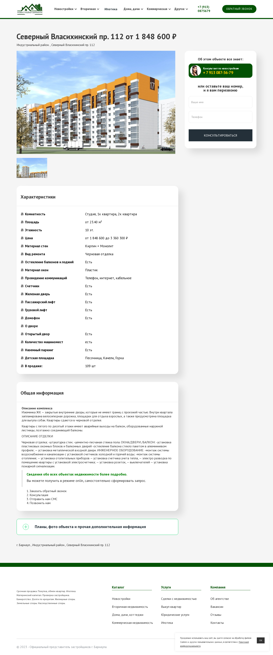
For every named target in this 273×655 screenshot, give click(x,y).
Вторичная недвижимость (130, 607)
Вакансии (216, 607)
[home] (30, 9)
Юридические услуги (175, 615)
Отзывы (215, 615)
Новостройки (121, 599)
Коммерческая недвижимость (132, 623)
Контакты (217, 623)
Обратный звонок (239, 9)
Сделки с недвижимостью (179, 599)
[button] (65, 9)
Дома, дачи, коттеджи (127, 615)
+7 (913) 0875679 (204, 9)
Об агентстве (219, 599)
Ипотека (167, 623)
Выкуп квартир (171, 607)
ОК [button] (260, 640)
